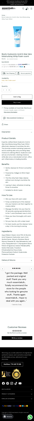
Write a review (17, 338)
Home (3, 15)
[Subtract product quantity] (9, 90)
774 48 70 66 (16, 364)
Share (6, 124)
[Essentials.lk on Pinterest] (7, 384)
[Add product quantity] (3, 90)
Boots (4, 59)
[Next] (31, 3)
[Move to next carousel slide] (31, 268)
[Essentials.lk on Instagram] (11, 384)
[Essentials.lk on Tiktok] (16, 384)
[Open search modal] (23, 8)
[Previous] (3, 3)
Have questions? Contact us (15, 118)
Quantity (5, 86)
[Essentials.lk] (9, 8)
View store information (10, 112)
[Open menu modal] (31, 8)
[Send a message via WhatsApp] (30, 417)
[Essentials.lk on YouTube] (20, 384)
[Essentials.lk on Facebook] (3, 384)
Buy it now (17, 102)
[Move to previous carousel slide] (2, 268)
